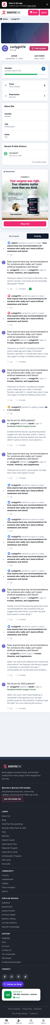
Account (5, 946)
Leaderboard (7, 879)
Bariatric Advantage (10, 926)
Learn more (5, 4)
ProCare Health (8, 914)
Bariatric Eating (8, 918)
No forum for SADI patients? (21, 420)
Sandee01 (13, 153)
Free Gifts (6, 864)
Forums (5, 875)
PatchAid (6, 902)
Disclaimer (38, 1009)
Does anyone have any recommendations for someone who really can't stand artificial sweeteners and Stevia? (27, 264)
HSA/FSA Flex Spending (12, 824)
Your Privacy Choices (19, 1014)
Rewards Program (10, 848)
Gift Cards (6, 860)
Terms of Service (14, 1009)
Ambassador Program (11, 856)
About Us (6, 816)
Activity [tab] (37, 236)
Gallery (5, 883)
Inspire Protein (8, 910)
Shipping (6, 938)
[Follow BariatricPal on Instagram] (11, 977)
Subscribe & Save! (10, 852)
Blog (4, 820)
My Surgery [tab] (14, 236)
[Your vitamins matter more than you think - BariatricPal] (25, 197)
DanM (31, 423)
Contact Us (7, 950)
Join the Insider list (12, 799)
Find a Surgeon (8, 887)
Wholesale (6, 958)
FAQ (4, 832)
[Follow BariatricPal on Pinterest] (18, 977)
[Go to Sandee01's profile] (5, 153)
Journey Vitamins (9, 922)
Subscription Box (9, 844)
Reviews (5, 836)
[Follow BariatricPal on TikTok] (25, 977)
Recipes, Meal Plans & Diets (14, 828)
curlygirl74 (14, 270)
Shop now (25, 224)
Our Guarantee (8, 954)
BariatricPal (7, 906)
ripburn (14, 243)
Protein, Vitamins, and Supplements (23, 272)
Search (5, 891)
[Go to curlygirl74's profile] (3, 262)
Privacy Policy (27, 1009)
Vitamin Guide (8, 840)
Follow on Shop (14, 984)
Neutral (12, 97)
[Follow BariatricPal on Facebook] (5, 977)
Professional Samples (11, 962)
